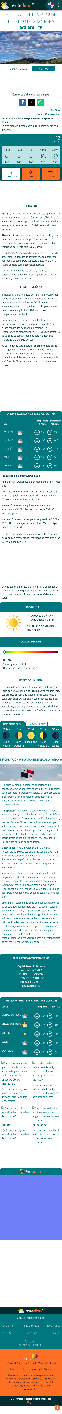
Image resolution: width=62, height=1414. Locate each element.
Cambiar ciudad (18, 68)
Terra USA (7, 1333)
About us (48, 1369)
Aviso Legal (15, 1369)
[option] (10, 174)
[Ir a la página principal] (17, 5)
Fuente (48, 114)
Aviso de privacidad (32, 1369)
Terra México (53, 1326)
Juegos (56, 1333)
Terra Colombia (31, 1326)
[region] (31, 82)
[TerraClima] (51, 5)
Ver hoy (43, 68)
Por (55, 110)
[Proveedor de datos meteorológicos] (31, 1402)
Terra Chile (7, 1326)
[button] (58, 5)
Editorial (39, 1345)
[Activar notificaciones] (57, 1408)
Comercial (23, 1345)
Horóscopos (31, 1333)
